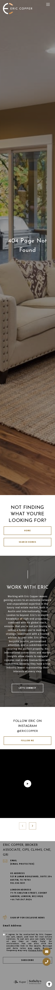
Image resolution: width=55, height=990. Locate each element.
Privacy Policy (36, 950)
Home (27, 530)
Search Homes (27, 542)
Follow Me (27, 740)
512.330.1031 (17, 883)
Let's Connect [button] (27, 688)
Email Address (12, 925)
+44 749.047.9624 (21, 899)
